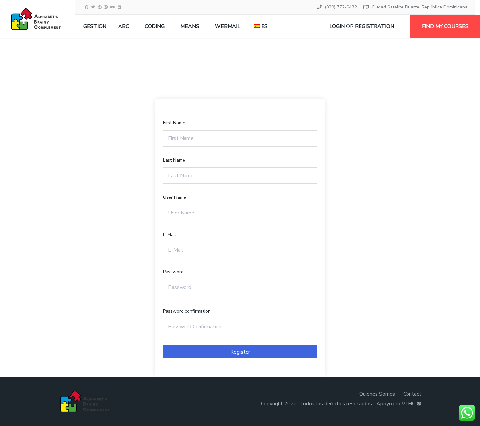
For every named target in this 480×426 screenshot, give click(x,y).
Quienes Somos (377, 394)
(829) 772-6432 (341, 7)
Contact (412, 394)
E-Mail (169, 234)
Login (337, 26)
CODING (155, 26)
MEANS (189, 26)
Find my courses (445, 26)
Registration (374, 26)
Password (173, 272)
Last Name (174, 160)
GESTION (94, 26)
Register (240, 351)
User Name (174, 197)
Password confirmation (187, 311)
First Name (174, 123)
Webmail (227, 26)
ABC (123, 26)
